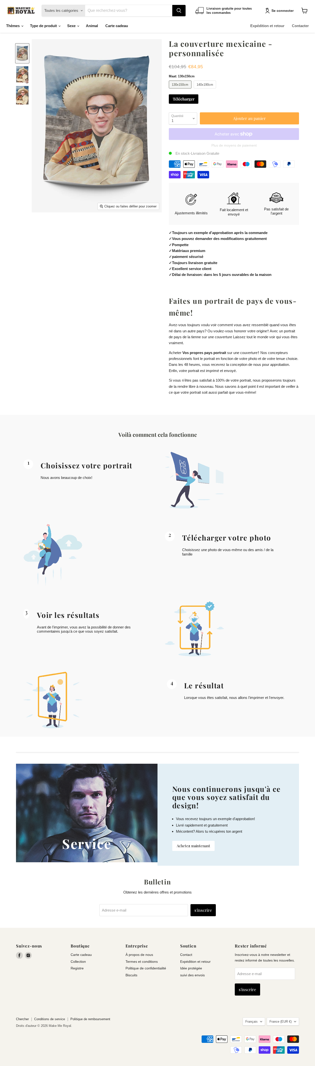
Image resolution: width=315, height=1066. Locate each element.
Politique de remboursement (90, 1019)
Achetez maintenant (193, 845)
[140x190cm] (206, 89)
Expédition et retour (267, 26)
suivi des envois (192, 975)
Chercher (22, 1019)
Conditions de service (49, 1019)
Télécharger (183, 99)
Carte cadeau (116, 26)
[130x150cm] (181, 89)
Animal (92, 26)
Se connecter (282, 11)
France (280, 1021)
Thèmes (13, 26)
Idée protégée (191, 968)
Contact (186, 955)
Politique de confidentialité (146, 968)
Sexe (72, 26)
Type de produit (44, 26)
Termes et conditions (142, 962)
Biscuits (131, 975)
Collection (78, 962)
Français (251, 1021)
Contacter (300, 26)
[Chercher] (179, 10)
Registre (77, 968)
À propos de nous (139, 955)
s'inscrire (203, 910)
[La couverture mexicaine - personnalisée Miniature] (22, 53)
